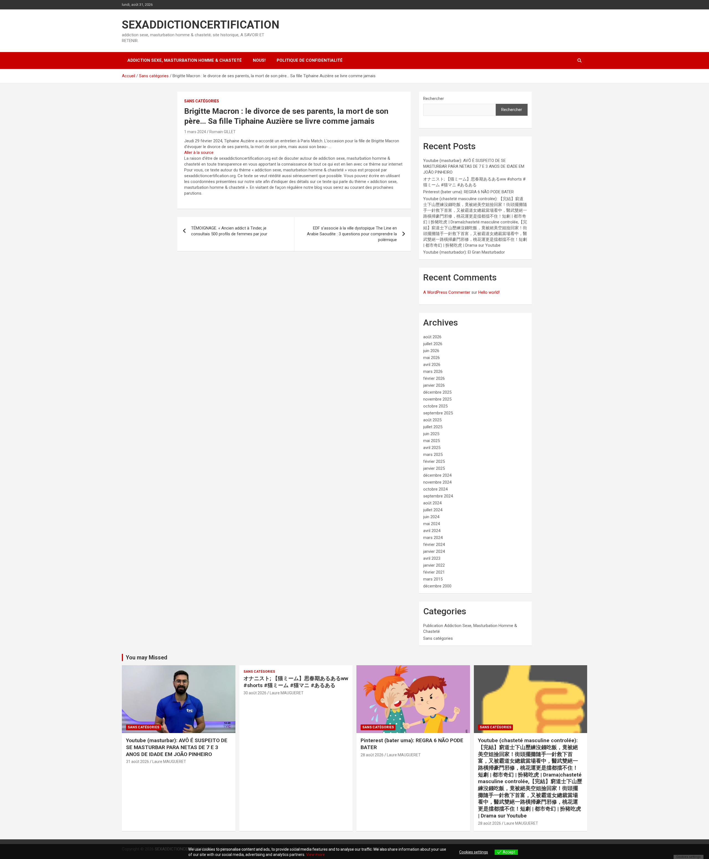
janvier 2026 (434, 385)
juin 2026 (431, 350)
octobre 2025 (435, 406)
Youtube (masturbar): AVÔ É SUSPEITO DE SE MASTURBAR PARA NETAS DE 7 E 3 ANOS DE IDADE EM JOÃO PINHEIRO (473, 166)
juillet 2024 (432, 509)
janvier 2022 (434, 565)
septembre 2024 (438, 496)
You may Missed (146, 657)
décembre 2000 (437, 586)
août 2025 (432, 419)
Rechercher (433, 98)
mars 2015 (433, 579)
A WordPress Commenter (446, 292)
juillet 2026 (432, 343)
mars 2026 (433, 371)
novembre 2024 (437, 482)
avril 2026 (431, 364)
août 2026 (432, 336)
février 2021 (434, 572)
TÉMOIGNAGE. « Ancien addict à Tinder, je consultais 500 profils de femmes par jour (229, 231)
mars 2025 (433, 454)
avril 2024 (431, 530)
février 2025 (434, 461)
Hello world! (489, 292)
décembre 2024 (437, 475)
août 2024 (432, 503)
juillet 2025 (432, 426)
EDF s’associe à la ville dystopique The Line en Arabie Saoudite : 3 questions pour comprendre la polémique (352, 234)
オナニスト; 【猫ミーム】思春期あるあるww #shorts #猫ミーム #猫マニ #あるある (295, 681)
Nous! (259, 60)
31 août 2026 (137, 761)
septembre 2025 (438, 413)
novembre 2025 (437, 399)
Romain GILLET (222, 132)
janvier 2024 (434, 551)
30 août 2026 (254, 693)
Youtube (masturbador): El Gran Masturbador (464, 252)
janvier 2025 (434, 468)
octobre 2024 (435, 489)
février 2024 (434, 544)
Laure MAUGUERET (169, 761)
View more (315, 854)
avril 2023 (431, 558)
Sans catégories (201, 101)
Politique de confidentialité (310, 60)
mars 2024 (433, 537)
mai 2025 (431, 440)
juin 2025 (431, 433)
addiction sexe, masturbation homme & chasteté (184, 60)
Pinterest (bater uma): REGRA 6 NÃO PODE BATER (468, 191)
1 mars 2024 (195, 132)
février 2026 (434, 378)
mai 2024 (431, 523)
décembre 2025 (437, 392)
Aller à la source (199, 152)
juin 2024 (431, 516)
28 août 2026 (372, 755)
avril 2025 (431, 447)
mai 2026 (431, 357)
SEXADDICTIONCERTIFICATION (200, 24)
